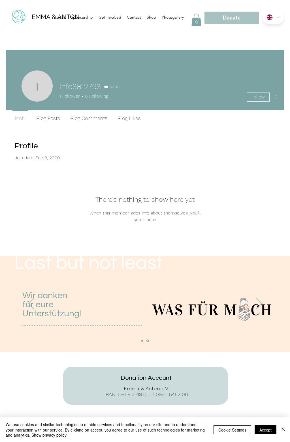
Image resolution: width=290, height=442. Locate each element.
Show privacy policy (49, 435)
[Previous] (31, 304)
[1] (142, 341)
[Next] (259, 304)
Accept (265, 430)
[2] (147, 341)
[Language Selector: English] (273, 17)
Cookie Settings (232, 430)
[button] (196, 20)
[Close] (283, 429)
